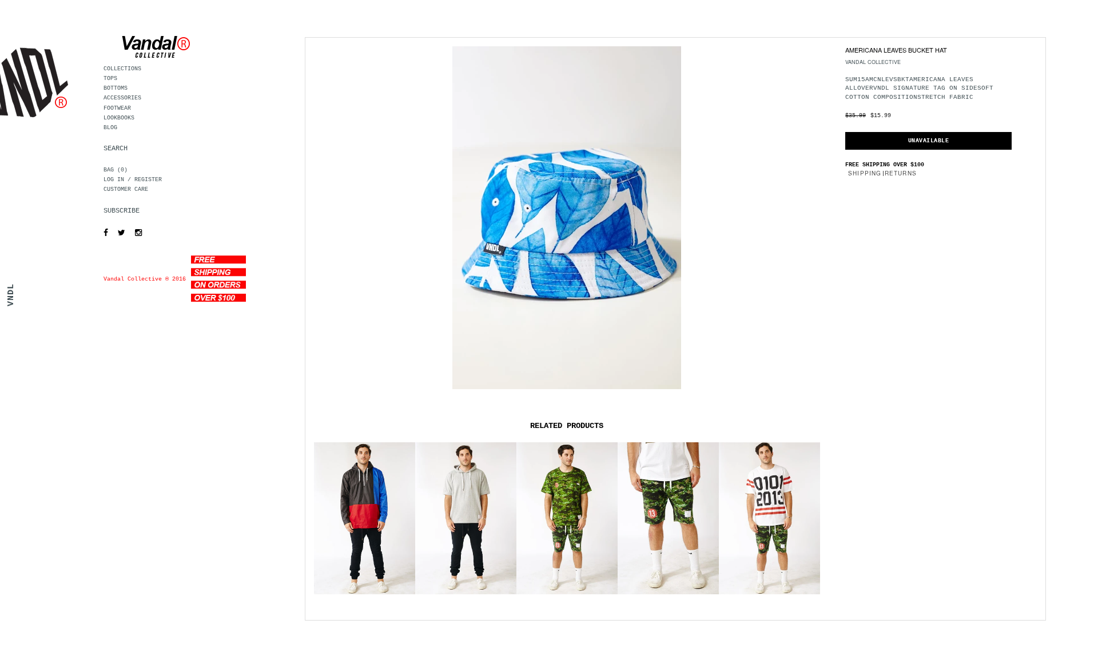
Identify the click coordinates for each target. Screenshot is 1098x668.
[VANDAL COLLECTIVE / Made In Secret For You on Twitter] (118, 233)
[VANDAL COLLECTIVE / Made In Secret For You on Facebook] (103, 233)
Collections (122, 69)
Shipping (865, 173)
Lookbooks (119, 118)
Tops (110, 78)
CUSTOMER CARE (126, 189)
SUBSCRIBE (122, 211)
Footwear (117, 108)
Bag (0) (116, 170)
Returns (901, 173)
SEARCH (116, 149)
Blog (110, 128)
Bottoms (116, 88)
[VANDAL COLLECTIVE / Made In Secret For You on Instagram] (135, 233)
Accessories (122, 98)
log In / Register (133, 180)
